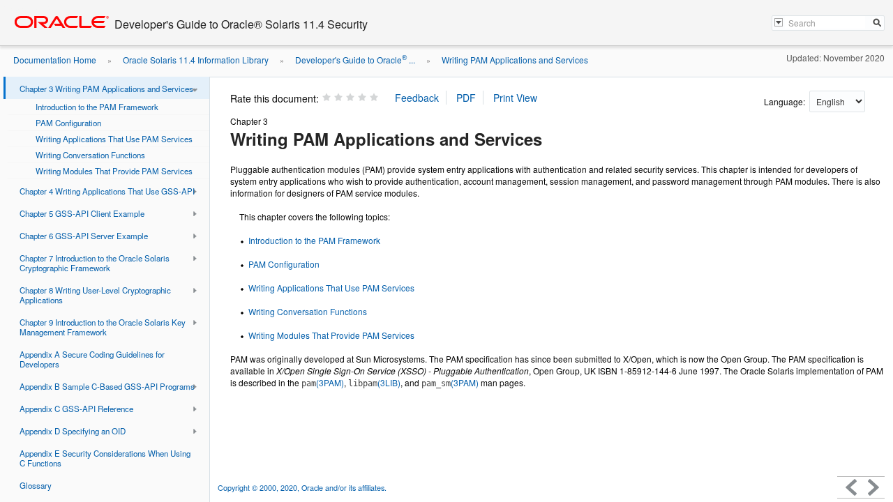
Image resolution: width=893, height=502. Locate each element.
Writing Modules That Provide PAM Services (331, 335)
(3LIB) (374, 382)
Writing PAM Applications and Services (515, 60)
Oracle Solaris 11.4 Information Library (196, 60)
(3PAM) (322, 382)
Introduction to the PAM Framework (314, 240)
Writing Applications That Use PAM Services (331, 288)
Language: (785, 101)
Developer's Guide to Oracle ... (355, 60)
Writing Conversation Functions (307, 311)
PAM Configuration (284, 264)
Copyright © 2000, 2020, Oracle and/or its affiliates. (303, 487)
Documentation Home (54, 60)
